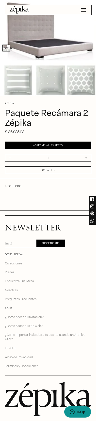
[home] (19, 10)
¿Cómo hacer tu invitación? (24, 317)
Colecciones (13, 263)
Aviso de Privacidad (19, 357)
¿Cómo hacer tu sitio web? (24, 326)
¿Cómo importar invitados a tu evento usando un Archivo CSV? (45, 336)
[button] (83, 9)
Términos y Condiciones (21, 366)
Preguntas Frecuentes (20, 299)
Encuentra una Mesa (19, 281)
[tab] (6, 48)
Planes (9, 272)
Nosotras (11, 290)
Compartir (48, 170)
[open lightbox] (48, 48)
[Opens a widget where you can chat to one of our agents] (77, 412)
